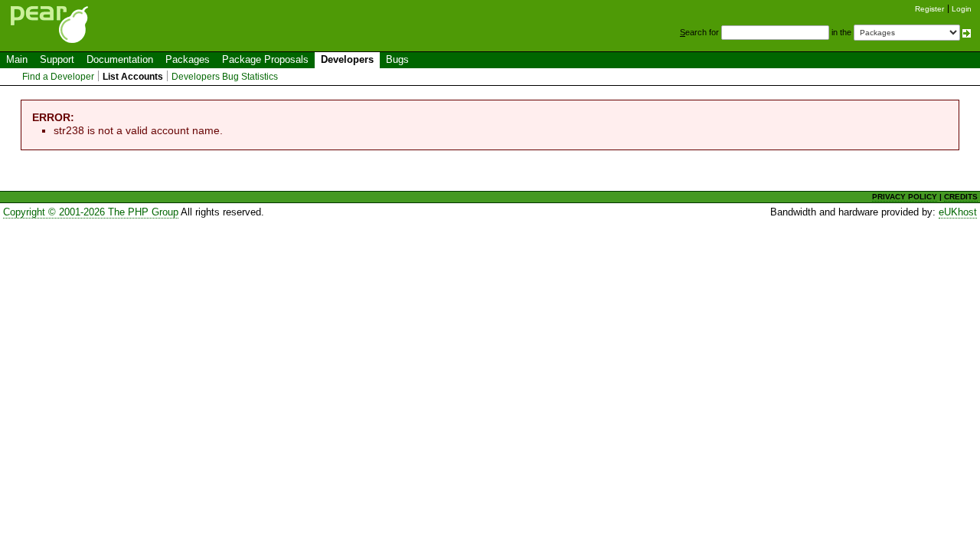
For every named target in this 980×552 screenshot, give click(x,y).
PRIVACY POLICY (904, 196)
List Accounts (133, 76)
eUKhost (958, 212)
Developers (347, 59)
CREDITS (961, 196)
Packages (187, 59)
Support (57, 59)
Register (929, 9)
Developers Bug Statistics (225, 76)
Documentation (120, 59)
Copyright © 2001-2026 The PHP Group (90, 212)
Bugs (397, 59)
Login (962, 9)
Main (17, 59)
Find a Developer (58, 76)
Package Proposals (265, 59)
